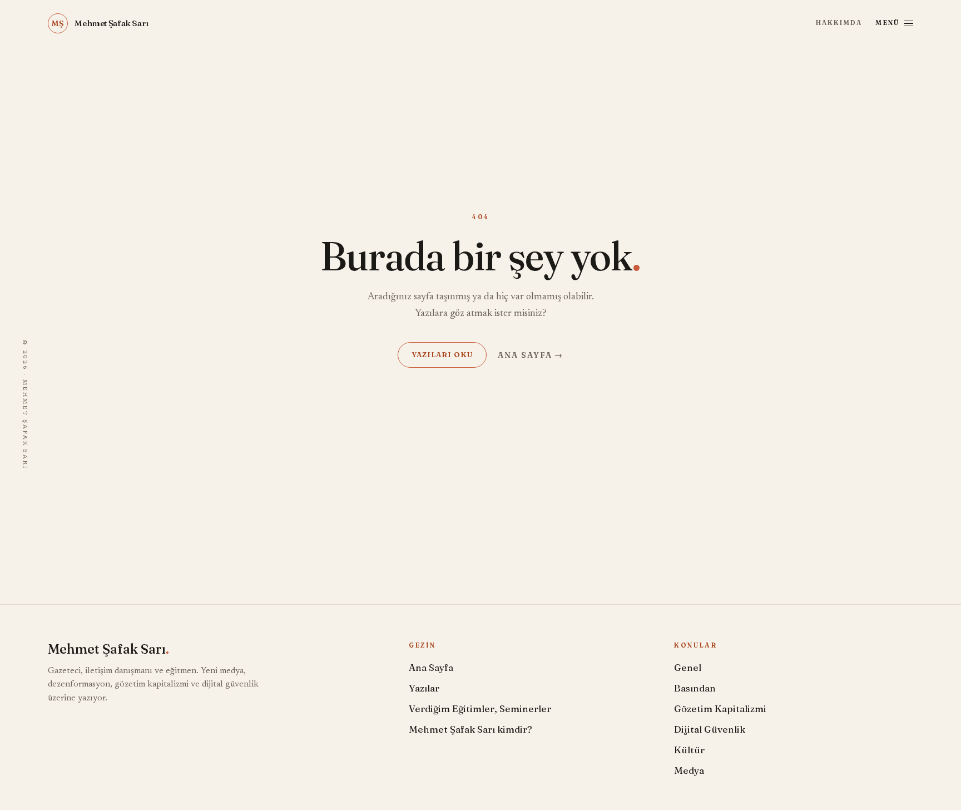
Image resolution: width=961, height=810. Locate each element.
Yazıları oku (442, 354)
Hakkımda (839, 23)
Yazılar (424, 688)
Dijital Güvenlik (709, 729)
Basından (695, 688)
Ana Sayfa (431, 667)
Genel (687, 667)
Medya (689, 770)
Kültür (689, 749)
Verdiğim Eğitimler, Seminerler (480, 708)
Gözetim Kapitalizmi (720, 708)
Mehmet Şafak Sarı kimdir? (470, 729)
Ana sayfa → (531, 355)
